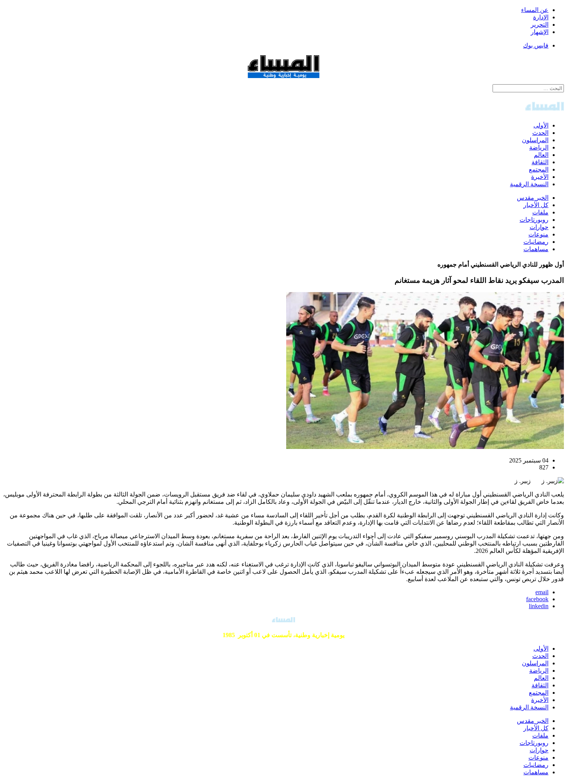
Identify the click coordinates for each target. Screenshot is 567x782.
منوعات (538, 234)
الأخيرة (539, 176)
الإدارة (540, 17)
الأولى (540, 125)
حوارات (539, 227)
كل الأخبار (535, 205)
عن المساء (534, 10)
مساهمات (535, 249)
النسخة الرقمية (529, 184)
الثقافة (540, 162)
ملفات (540, 212)
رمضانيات (535, 241)
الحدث (540, 132)
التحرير (539, 24)
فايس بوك (535, 45)
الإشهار (539, 32)
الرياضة (538, 147)
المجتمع (538, 169)
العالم (541, 154)
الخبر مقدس (532, 197)
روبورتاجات (534, 219)
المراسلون (535, 140)
